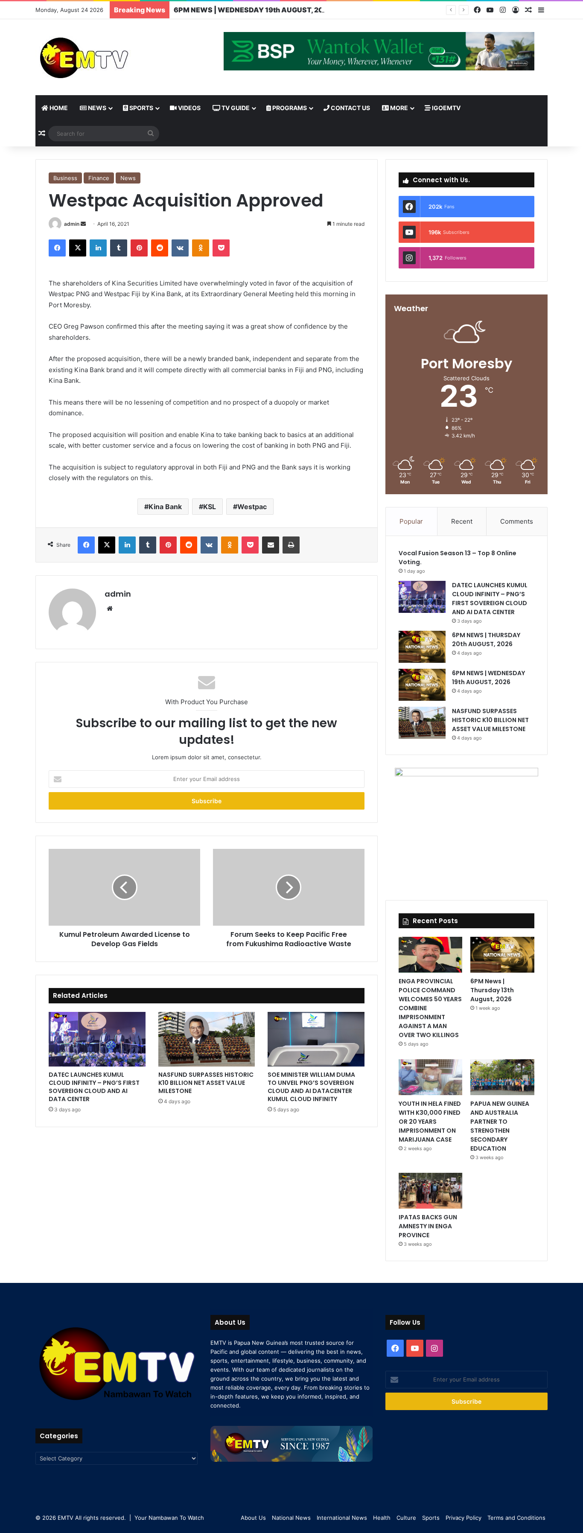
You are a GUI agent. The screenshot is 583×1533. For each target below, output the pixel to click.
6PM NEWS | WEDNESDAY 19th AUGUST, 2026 (254, 10)
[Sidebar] (541, 10)
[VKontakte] (180, 247)
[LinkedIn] (98, 247)
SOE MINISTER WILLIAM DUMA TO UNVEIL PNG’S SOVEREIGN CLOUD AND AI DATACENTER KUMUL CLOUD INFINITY (311, 1086)
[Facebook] (477, 10)
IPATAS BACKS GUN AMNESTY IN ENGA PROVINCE (428, 1226)
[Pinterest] (139, 247)
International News (342, 1517)
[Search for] (150, 133)
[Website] (110, 608)
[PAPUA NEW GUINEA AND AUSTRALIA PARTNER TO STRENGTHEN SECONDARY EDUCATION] (502, 1077)
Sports (140, 107)
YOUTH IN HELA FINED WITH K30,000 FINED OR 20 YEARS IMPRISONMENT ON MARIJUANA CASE (430, 1121)
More (398, 107)
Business (65, 178)
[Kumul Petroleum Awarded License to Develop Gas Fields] (124, 887)
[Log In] (515, 10)
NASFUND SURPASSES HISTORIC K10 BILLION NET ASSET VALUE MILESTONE (206, 1082)
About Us (253, 1517)
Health (382, 1517)
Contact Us (349, 107)
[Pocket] (221, 247)
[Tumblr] (118, 247)
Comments (516, 521)
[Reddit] (159, 247)
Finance (98, 178)
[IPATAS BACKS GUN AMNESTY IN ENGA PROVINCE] (430, 1191)
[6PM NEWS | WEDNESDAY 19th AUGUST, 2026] (422, 685)
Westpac (252, 506)
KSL (209, 506)
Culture (406, 1517)
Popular (411, 521)
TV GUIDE (235, 107)
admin (71, 224)
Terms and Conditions (516, 1517)
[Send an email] (83, 224)
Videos (189, 107)
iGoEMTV (446, 107)
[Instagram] (502, 10)
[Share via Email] (270, 545)
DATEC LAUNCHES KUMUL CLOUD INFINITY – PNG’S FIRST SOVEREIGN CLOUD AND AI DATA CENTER (94, 1086)
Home (58, 107)
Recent (461, 521)
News (96, 107)
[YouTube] (490, 10)
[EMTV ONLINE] (112, 57)
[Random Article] (528, 10)
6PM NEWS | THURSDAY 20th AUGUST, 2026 (486, 639)
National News (291, 1517)
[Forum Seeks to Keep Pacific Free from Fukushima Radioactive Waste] (288, 887)
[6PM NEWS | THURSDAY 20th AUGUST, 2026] (422, 647)
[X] (77, 247)
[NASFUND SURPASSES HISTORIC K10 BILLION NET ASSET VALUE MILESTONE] (206, 1039)
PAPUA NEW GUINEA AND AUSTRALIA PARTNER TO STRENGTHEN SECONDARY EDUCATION (499, 1126)
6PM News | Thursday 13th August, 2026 (492, 990)
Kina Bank (165, 506)
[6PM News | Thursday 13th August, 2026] (502, 955)
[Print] (291, 545)
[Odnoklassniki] (200, 247)
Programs (289, 107)
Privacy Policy (463, 1517)
